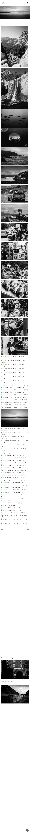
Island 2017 (3, 705)
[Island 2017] (15, 694)
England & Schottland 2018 (7, 681)
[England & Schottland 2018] (15, 669)
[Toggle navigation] (24, 3)
